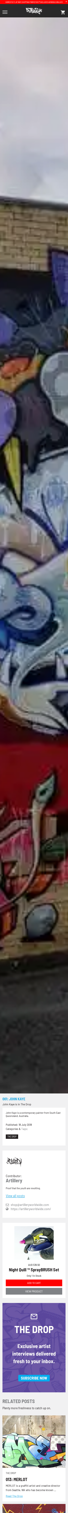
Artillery (14, 1180)
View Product (34, 1291)
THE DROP (12, 1136)
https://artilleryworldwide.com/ (31, 1209)
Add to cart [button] (34, 1282)
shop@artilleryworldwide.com (30, 1205)
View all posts (15, 1195)
